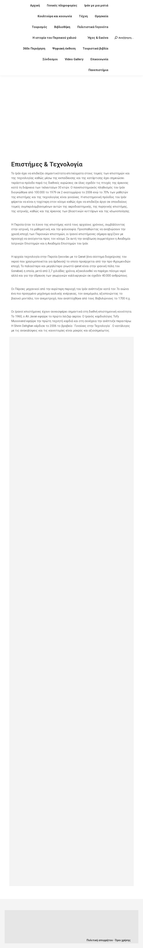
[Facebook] (33, 930)
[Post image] (71, 389)
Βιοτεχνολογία (35, 688)
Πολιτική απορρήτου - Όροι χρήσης (109, 940)
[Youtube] (45, 930)
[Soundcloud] (58, 930)
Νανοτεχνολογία (37, 603)
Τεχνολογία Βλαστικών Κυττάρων (52, 517)
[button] (15, 121)
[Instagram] (45, 937)
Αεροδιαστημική (37, 857)
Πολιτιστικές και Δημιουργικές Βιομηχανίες (61, 774)
